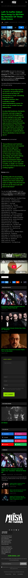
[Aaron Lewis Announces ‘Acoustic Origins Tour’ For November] (14, 341)
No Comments (22, 22)
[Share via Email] (15, 27)
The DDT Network (5, 549)
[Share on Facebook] (4, 27)
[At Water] (14, 414)
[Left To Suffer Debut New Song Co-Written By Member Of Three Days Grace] (14, 38)
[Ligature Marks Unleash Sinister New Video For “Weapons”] (14, 319)
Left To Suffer (5, 277)
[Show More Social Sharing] (25, 27)
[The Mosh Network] (14, 2)
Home (2, 5)
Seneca (6, 22)
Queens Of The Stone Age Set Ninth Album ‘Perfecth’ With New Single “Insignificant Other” (18, 498)
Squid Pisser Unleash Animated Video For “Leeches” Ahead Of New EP (13, 470)
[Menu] (2, 2)
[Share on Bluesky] (21, 27)
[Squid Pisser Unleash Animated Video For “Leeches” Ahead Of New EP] (14, 298)
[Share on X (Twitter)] (9, 27)
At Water (4, 423)
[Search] (26, 2)
